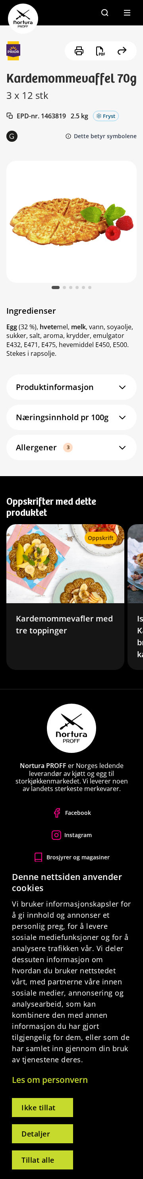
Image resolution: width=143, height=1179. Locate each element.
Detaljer (35, 1133)
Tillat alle (37, 1160)
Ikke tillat (38, 1107)
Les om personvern (50, 1079)
